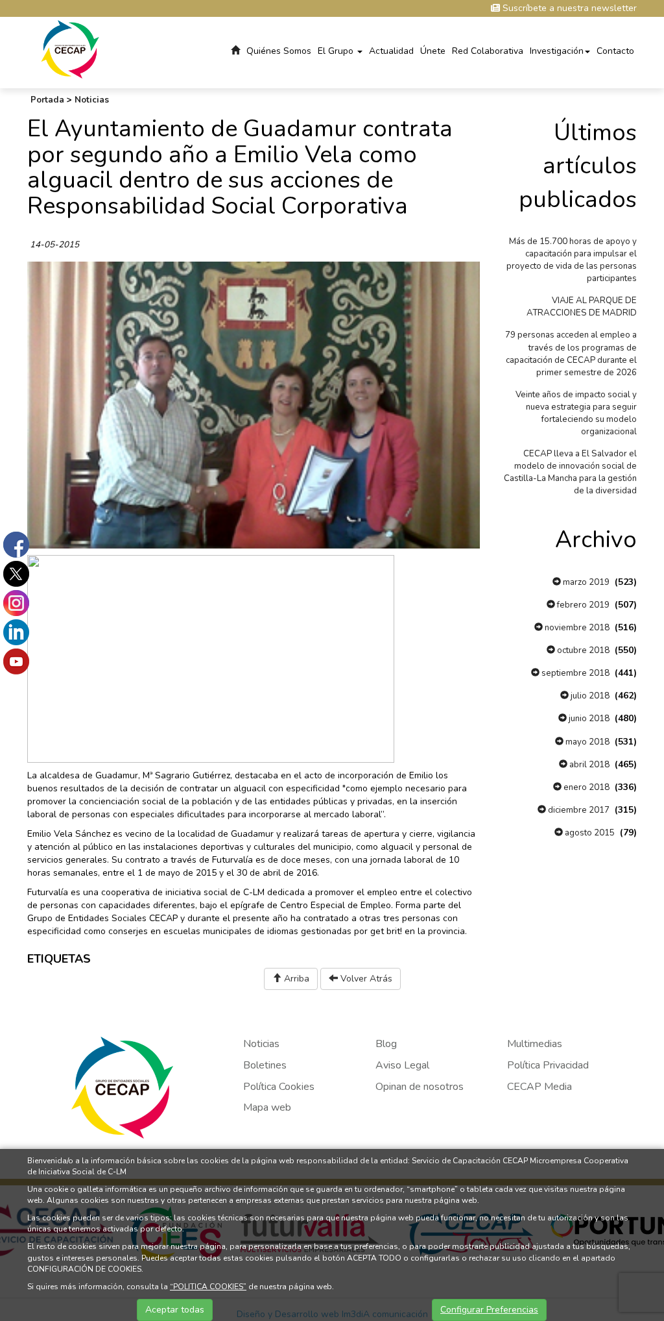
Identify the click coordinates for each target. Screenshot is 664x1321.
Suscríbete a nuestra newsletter (568, 8)
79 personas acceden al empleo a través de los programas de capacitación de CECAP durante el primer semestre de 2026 (571, 353)
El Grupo (337, 51)
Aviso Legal (402, 1065)
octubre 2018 (582, 650)
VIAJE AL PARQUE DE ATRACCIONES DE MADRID (582, 307)
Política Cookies (278, 1087)
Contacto (615, 51)
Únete (432, 51)
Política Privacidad (548, 1065)
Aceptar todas (174, 1309)
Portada (47, 100)
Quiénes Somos (278, 51)
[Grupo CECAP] (70, 48)
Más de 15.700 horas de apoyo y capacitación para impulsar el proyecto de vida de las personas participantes (571, 260)
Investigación (557, 51)
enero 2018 (586, 787)
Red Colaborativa (487, 51)
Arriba (295, 978)
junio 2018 (588, 718)
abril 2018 (588, 765)
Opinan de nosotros (419, 1087)
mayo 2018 (586, 742)
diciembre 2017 (578, 810)
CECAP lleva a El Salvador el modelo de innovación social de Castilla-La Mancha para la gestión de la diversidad (570, 472)
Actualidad (391, 51)
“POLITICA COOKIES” (208, 1286)
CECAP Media (539, 1087)
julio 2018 (589, 696)
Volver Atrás (365, 978)
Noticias (92, 100)
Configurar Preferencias (489, 1309)
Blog (386, 1044)
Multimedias (534, 1044)
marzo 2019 (585, 582)
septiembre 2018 (575, 673)
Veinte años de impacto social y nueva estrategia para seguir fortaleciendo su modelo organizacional (576, 413)
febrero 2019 (582, 605)
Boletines (265, 1065)
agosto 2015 (589, 833)
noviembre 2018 (576, 628)
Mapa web (267, 1107)
